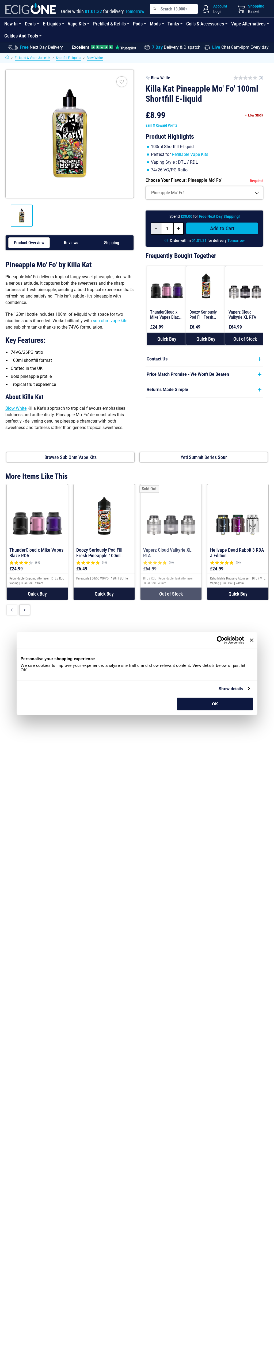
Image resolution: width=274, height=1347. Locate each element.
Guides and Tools (21, 36)
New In (11, 24)
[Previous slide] (11, 610)
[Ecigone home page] (30, 8)
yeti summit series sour (204, 457)
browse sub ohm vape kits (70, 457)
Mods (155, 24)
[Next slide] (24, 610)
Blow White (95, 58)
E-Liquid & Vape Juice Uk (32, 58)
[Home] (7, 57)
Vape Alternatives (248, 24)
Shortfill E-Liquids (68, 58)
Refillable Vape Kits (190, 154)
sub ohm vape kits (110, 320)
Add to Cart (222, 228)
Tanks (173, 24)
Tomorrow (134, 11)
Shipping (111, 242)
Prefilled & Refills (109, 24)
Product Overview (29, 242)
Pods (138, 24)
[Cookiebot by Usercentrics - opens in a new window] (220, 640)
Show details (231, 688)
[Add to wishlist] (121, 81)
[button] (167, 339)
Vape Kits (77, 24)
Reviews (71, 242)
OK (215, 704)
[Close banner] (251, 640)
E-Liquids (52, 24)
